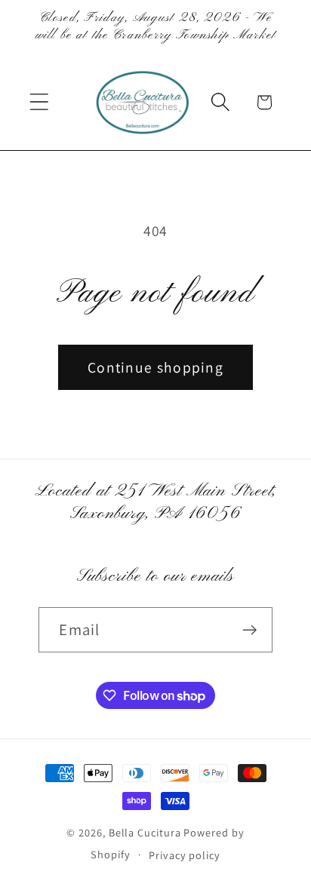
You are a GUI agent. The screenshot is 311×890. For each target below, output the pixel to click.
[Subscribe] (250, 630)
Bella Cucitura (145, 832)
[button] (38, 102)
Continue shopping (155, 367)
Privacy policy (184, 855)
